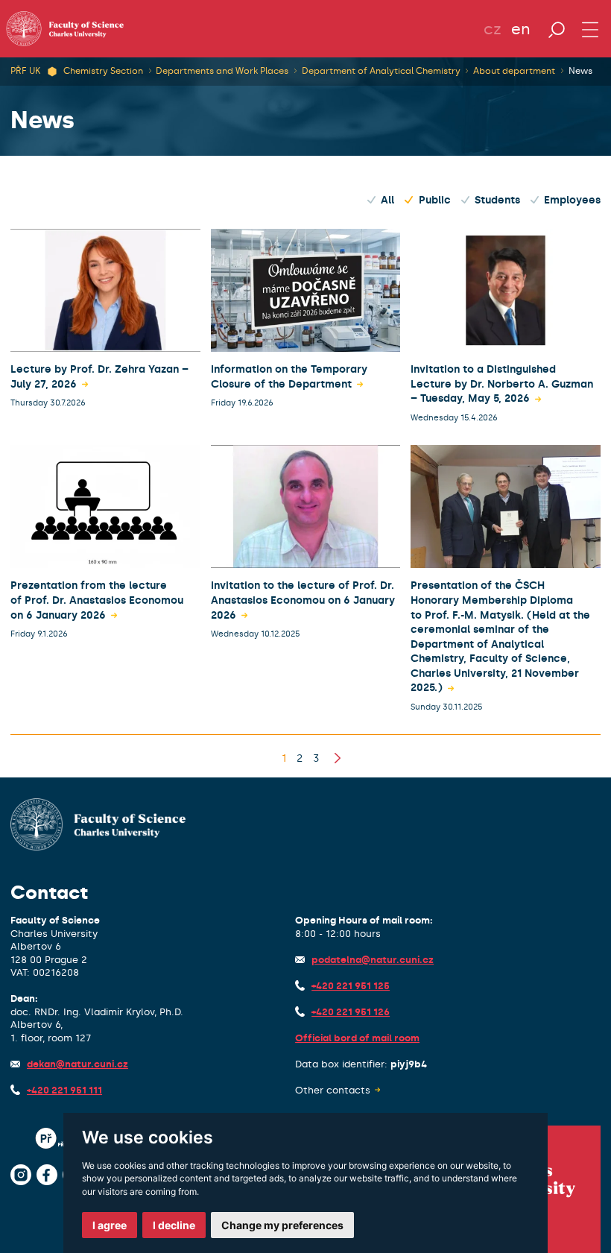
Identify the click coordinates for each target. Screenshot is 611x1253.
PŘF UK (25, 71)
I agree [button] (109, 1225)
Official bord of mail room (357, 1038)
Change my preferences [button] (282, 1225)
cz (492, 29)
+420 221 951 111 (64, 1090)
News (580, 71)
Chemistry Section (103, 71)
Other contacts (332, 1090)
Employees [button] (572, 200)
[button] (284, 758)
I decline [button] (174, 1225)
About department (514, 71)
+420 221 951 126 (350, 1011)
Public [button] (434, 200)
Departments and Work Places (222, 71)
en (521, 29)
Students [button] (497, 200)
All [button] (387, 200)
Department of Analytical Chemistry (381, 71)
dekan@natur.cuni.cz (77, 1064)
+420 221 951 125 (350, 985)
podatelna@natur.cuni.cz (372, 959)
